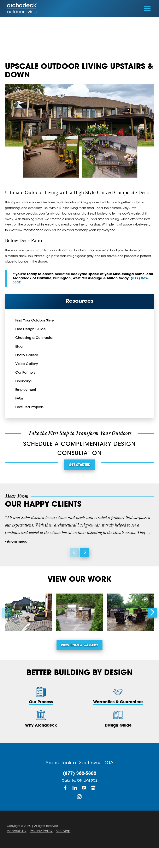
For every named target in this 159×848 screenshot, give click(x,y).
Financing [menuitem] (23, 381)
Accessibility (16, 831)
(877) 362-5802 (79, 774)
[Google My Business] (93, 787)
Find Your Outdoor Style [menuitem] (34, 320)
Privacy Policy (41, 831)
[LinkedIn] (75, 787)
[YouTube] (84, 787)
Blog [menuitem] (19, 346)
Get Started (79, 465)
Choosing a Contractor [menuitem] (34, 338)
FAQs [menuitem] (19, 398)
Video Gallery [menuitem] (26, 364)
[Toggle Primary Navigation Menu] (147, 9)
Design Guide (118, 726)
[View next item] (84, 552)
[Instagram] (79, 796)
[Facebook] (65, 787)
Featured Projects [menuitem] (29, 407)
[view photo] (28, 612)
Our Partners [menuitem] (25, 372)
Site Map (63, 831)
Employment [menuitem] (25, 390)
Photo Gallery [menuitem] (26, 355)
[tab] (143, 407)
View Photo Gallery (79, 645)
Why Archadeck (41, 726)
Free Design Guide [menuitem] (30, 329)
